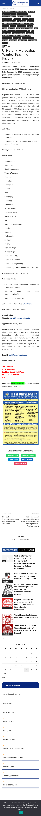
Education (13, 26)
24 (5, 670)
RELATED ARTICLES (10, 550)
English (5, 28)
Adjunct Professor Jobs (21, 11)
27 (21, 670)
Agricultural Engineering (9, 14)
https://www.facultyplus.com (20, 539)
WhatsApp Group (12, 455)
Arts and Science (7, 19)
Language (29, 26)
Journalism (27, 31)
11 (10, 661)
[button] (3, 3)
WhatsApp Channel (28, 455)
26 (16, 670)
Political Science (7, 38)
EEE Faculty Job (21, 26)
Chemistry (30, 19)
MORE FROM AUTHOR (26, 550)
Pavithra (6, 62)
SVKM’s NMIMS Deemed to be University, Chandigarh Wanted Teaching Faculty (25, 576)
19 (16, 665)
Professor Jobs (17, 38)
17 (5, 665)
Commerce (30, 21)
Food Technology (21, 28)
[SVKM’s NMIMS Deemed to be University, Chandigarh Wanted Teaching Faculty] (7, 578)
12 (16, 661)
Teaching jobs (13, 40)
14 (26, 661)
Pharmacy (22, 35)
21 (26, 665)
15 (31, 661)
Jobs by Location (32, 40)
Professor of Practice (28, 38)
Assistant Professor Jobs (9, 16)
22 (31, 665)
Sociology (5, 40)
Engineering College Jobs (9, 21)
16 (36, 661)
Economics (5, 26)
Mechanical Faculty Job (19, 33)
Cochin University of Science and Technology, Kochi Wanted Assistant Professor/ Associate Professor (26, 589)
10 (5, 661)
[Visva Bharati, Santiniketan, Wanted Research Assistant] (7, 620)
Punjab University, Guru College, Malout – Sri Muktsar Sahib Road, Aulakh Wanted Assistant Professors (26, 605)
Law (32, 31)
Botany (24, 19)
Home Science (6, 31)
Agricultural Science (22, 14)
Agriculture (31, 11)
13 (21, 661)
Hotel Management (17, 31)
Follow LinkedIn (27, 460)
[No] (38, 808)
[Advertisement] (20, 488)
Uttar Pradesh (6, 35)
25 (10, 670)
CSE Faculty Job (20, 23)
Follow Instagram (20, 463)
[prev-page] (3, 638)
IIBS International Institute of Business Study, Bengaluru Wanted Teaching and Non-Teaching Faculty (30, 521)
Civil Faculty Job (21, 21)
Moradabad (15, 35)
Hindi (36, 28)
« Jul (3, 677)
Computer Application (8, 23)
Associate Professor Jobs (23, 16)
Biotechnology (17, 19)
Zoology (5, 43)
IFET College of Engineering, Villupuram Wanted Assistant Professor (10, 520)
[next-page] (7, 638)
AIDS (4, 561)
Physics (29, 35)
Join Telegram (13, 460)
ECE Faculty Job (30, 23)
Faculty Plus (11, 28)
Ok (21, 813)
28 (26, 670)
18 (10, 665)
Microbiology (29, 33)
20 (21, 665)
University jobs (22, 40)
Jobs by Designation (8, 8)
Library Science (7, 33)
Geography (30, 28)
